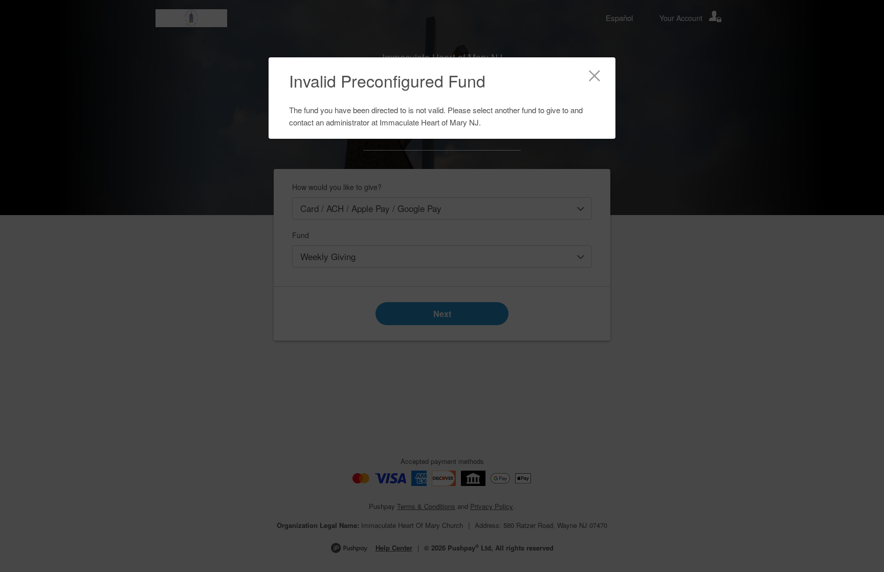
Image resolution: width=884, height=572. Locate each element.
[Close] (594, 77)
